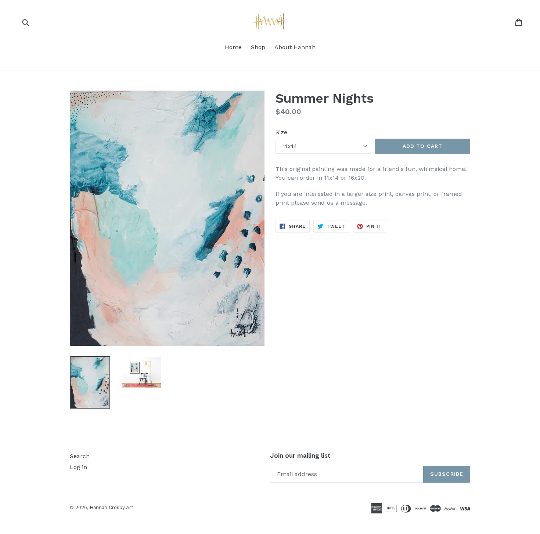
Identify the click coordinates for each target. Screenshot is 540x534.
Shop (258, 47)
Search (80, 456)
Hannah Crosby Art (111, 507)
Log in (78, 467)
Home (233, 47)
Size (281, 132)
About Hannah (295, 47)
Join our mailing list (300, 455)
